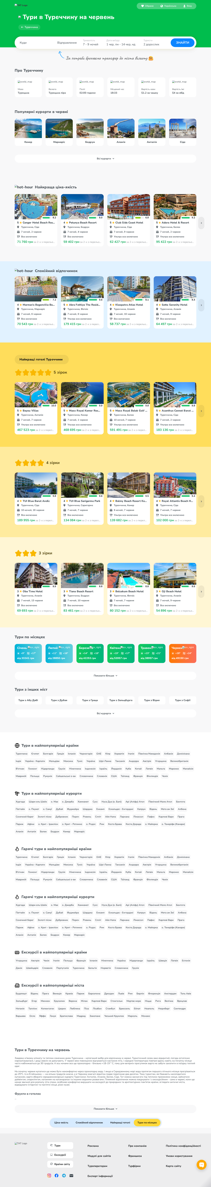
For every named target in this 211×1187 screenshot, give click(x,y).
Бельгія (92, 968)
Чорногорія (86, 753)
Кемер (66, 831)
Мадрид (81, 1016)
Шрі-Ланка (105, 761)
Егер (34, 1001)
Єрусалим (59, 1001)
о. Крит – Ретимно (72, 824)
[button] (168, 6)
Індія (18, 761)
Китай (138, 768)
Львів (121, 993)
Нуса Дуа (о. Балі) (112, 801)
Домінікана (183, 753)
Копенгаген (47, 1008)
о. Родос (91, 824)
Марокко (174, 768)
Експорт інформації (100, 1176)
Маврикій (21, 776)
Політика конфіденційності (183, 1146)
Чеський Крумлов (114, 1016)
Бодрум (55, 831)
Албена (182, 809)
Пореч (75, 816)
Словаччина (86, 776)
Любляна (75, 1008)
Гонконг (32, 768)
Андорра (134, 761)
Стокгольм (116, 1001)
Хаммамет (83, 801)
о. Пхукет (34, 809)
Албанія (168, 753)
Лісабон (97, 1008)
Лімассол (138, 816)
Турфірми (134, 1166)
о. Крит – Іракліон (48, 824)
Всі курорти (104, 158)
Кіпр (107, 753)
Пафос (151, 816)
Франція (138, 776)
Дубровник (61, 816)
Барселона (94, 993)
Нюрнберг (164, 1008)
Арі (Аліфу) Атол (135, 801)
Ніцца (148, 1001)
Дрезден (109, 993)
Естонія (186, 960)
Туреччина (31, 27)
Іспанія (72, 753)
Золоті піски (44, 816)
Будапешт (21, 993)
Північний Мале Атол (160, 801)
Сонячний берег (25, 816)
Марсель (132, 1016)
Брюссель (124, 1008)
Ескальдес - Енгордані (121, 809)
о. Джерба (68, 801)
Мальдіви (54, 761)
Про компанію (137, 1146)
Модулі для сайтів (99, 1156)
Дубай (59, 809)
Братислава (66, 1016)
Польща (34, 776)
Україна (91, 761)
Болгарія (48, 753)
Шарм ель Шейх (38, 801)
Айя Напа (110, 816)
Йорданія (116, 768)
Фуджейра (73, 809)
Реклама (93, 1146)
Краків (69, 993)
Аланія (19, 831)
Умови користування (179, 1156)
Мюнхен (45, 1001)
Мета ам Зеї (167, 809)
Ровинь (87, 816)
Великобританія (179, 761)
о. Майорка (151, 824)
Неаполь (149, 1008)
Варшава (20, 1016)
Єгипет (35, 753)
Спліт (98, 816)
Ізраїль (103, 768)
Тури (57, 1145)
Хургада (20, 801)
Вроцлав (182, 1001)
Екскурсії (60, 1155)
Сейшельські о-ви (66, 776)
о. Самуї (47, 809)
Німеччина (75, 768)
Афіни (30, 824)
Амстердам (170, 993)
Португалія (62, 968)
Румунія (47, 776)
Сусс (95, 801)
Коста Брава (115, 824)
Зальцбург (22, 1001)
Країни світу (62, 1164)
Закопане (95, 1016)
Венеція (57, 993)
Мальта (161, 768)
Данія (19, 968)
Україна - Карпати (35, 761)
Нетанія (20, 1008)
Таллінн (32, 1008)
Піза (86, 1008)
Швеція (163, 960)
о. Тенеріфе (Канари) (173, 824)
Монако (145, 1016)
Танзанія (120, 761)
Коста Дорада (133, 824)
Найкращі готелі (120, 1122)
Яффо (42, 1016)
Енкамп (100, 809)
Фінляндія (152, 776)
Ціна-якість (61, 1122)
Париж (19, 824)
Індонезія (90, 768)
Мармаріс (79, 831)
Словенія (102, 776)
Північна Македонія (149, 753)
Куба (128, 768)
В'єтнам (20, 768)
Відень (153, 809)
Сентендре (180, 1008)
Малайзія (188, 768)
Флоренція (154, 993)
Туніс (79, 761)
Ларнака (124, 816)
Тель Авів (185, 993)
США (114, 776)
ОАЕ (98, 753)
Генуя (53, 1016)
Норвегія (106, 968)
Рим (102, 824)
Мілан (84, 1001)
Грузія (61, 768)
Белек (43, 831)
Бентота (180, 801)
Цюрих (62, 1008)
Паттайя (20, 809)
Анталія (31, 831)
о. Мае (54, 801)
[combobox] (168, 6)
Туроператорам (97, 1166)
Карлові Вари (166, 816)
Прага (181, 816)
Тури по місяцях (147, 1122)
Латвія (149, 768)
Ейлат (137, 1008)
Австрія (147, 761)
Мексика (68, 761)
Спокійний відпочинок (89, 1122)
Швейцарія (32, 968)
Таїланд (125, 776)
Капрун (141, 809)
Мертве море (134, 1001)
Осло (32, 1016)
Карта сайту (173, 1166)
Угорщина (160, 761)
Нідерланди (47, 768)
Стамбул (110, 1008)
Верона (73, 1001)
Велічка (169, 1001)
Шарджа (87, 809)
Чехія (165, 776)
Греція (60, 753)
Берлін (140, 993)
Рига (158, 1001)
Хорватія (119, 753)
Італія (131, 753)
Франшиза (135, 1156)
